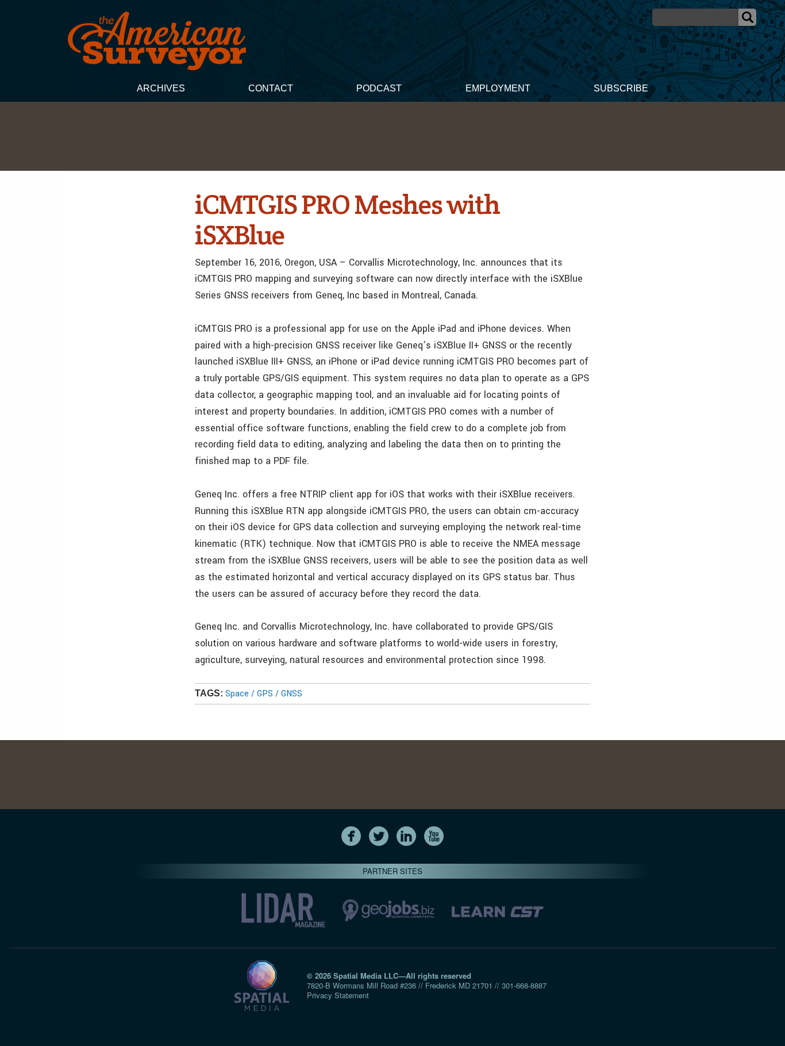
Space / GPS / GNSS (263, 694)
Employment (497, 88)
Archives (161, 88)
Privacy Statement (338, 995)
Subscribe (621, 88)
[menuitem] (161, 90)
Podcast (379, 88)
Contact (270, 88)
